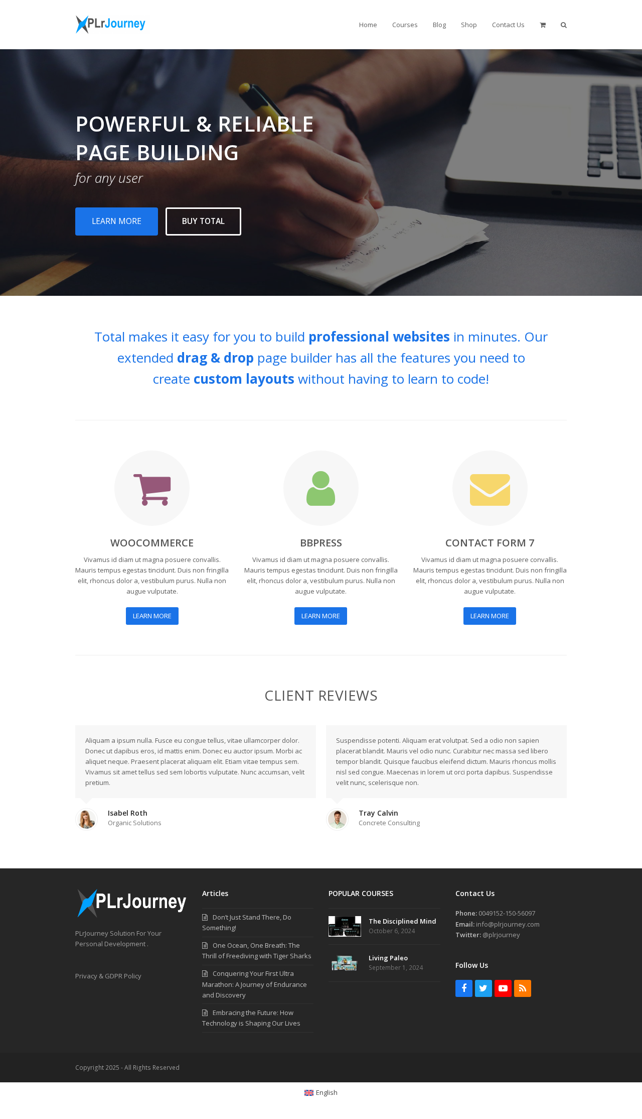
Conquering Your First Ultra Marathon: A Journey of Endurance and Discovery (254, 984)
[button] (542, 24)
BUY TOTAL (203, 221)
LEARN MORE (116, 221)
